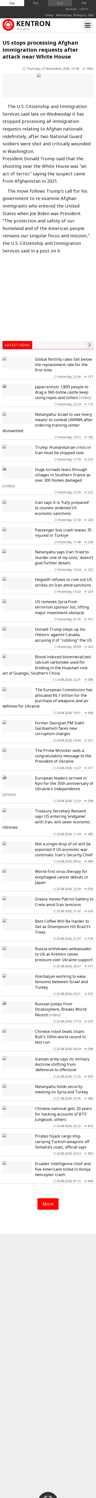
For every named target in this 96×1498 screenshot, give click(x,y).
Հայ (12, 3)
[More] (90, 345)
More (48, 1204)
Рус (36, 3)
